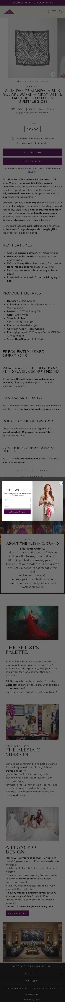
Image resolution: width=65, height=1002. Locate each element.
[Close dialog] (60, 483)
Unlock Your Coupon (17, 512)
